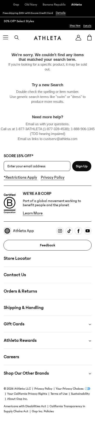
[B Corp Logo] (9, 204)
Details (60, 13)
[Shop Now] (47, 23)
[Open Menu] (5, 37)
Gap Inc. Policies (43, 411)
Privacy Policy (53, 177)
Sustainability (80, 394)
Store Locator (17, 258)
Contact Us (15, 274)
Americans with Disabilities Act (25, 406)
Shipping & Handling (24, 307)
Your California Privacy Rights (27, 394)
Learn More (33, 213)
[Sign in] (78, 37)
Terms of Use (59, 394)
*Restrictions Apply (20, 177)
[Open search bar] (16, 37)
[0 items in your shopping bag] (89, 37)
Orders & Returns (20, 291)
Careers (11, 356)
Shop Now (75, 25)
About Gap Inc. (17, 399)
